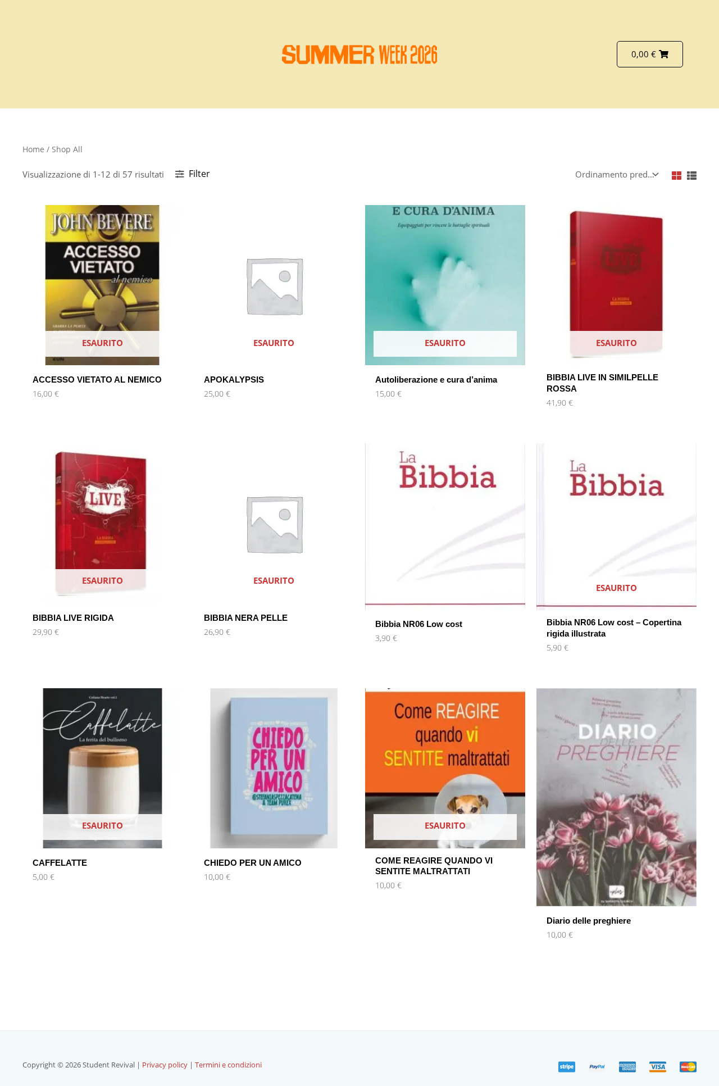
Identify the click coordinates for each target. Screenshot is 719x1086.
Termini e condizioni (228, 1065)
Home (33, 149)
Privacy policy (165, 1065)
